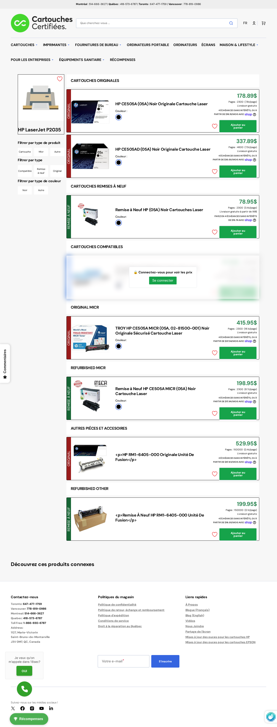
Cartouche (25, 151)
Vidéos (190, 621)
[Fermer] (43, 652)
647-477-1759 (32, 604)
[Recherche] (232, 23)
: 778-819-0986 (185, 4)
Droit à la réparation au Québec (120, 626)
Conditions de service (113, 621)
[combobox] (157, 23)
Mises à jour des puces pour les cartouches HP (217, 637)
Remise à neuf (41, 170)
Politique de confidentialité (117, 604)
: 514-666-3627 (91, 4)
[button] (246, 23)
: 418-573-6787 (123, 4)
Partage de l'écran (198, 631)
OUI (24, 671)
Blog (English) (194, 615)
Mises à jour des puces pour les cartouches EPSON (220, 642)
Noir (25, 190)
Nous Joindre (194, 626)
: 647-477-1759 (153, 4)
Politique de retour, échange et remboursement (131, 610)
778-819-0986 (36, 609)
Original (57, 170)
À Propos (191, 604)
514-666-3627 (34, 613)
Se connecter (162, 280)
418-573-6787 (32, 618)
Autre (57, 151)
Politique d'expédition (113, 615)
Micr (41, 151)
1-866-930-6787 (34, 623)
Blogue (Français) (197, 610)
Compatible (25, 170)
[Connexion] (254, 23)
